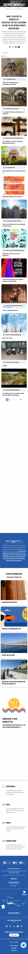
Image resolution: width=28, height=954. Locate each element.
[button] (18, 5)
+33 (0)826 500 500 (13, 882)
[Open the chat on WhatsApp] (24, 945)
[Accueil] (8, 5)
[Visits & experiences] (12, 5)
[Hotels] (9, 5)
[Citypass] (10, 5)
